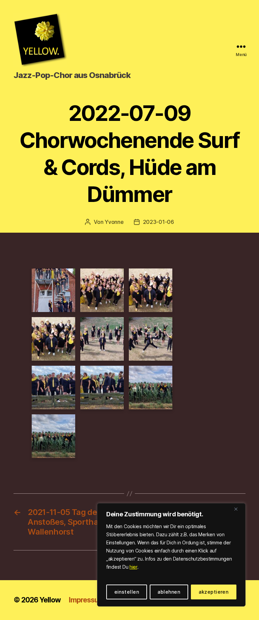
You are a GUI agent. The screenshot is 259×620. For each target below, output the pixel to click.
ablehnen (168, 592)
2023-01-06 (158, 221)
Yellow (50, 600)
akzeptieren (213, 592)
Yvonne (114, 221)
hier (133, 567)
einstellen (126, 592)
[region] (171, 554)
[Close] (238, 509)
